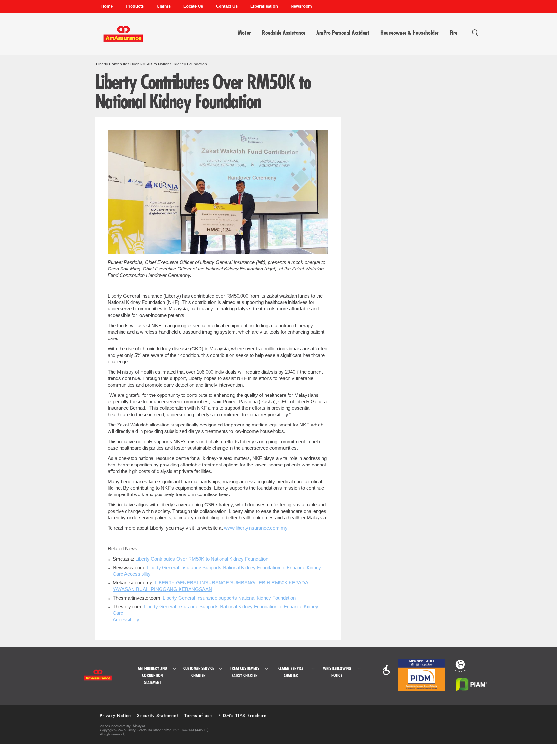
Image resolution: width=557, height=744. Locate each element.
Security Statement (157, 715)
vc (386, 670)
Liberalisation (264, 6)
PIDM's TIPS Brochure (242, 715)
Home (107, 6)
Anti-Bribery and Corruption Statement (152, 675)
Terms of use (198, 715)
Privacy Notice (115, 715)
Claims (164, 6)
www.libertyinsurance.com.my (255, 528)
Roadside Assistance (283, 33)
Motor (244, 33)
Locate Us (193, 6)
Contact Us (227, 6)
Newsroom (301, 6)
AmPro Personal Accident (342, 33)
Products (135, 6)
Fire (453, 33)
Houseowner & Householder (409, 33)
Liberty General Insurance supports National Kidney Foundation (229, 598)
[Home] (123, 37)
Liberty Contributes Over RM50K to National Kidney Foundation (151, 64)
